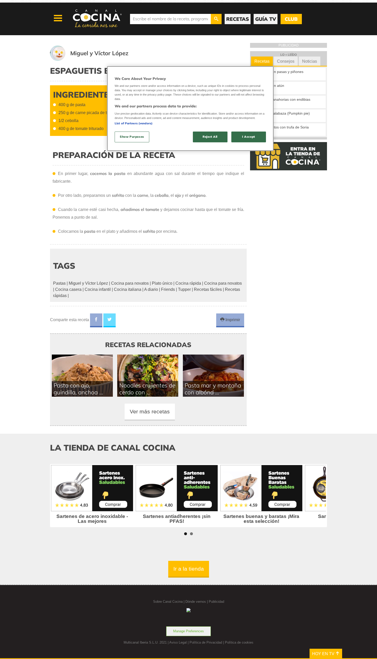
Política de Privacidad (206, 642)
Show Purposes (132, 136)
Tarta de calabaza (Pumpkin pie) (283, 113)
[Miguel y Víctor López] (95, 59)
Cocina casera (68, 289)
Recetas (262, 61)
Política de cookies (239, 642)
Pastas (59, 283)
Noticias (309, 61)
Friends (168, 289)
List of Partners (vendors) (134, 123)
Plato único (162, 283)
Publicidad (216, 602)
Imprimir (232, 320)
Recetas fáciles (208, 289)
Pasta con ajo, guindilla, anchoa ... (78, 389)
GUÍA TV (265, 19)
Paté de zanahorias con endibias (283, 99)
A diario (151, 289)
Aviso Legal (178, 642)
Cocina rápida (188, 283)
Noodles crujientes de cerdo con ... (147, 389)
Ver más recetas (150, 411)
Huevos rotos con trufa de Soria (283, 127)
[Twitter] (109, 320)
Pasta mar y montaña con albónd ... (213, 389)
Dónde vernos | (197, 602)
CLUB (291, 19)
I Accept (248, 136)
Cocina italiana (127, 289)
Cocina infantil (98, 289)
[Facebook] (96, 320)
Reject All (210, 136)
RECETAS (237, 19)
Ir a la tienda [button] (188, 569)
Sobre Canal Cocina (168, 602)
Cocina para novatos (130, 283)
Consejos (285, 61)
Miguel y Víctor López (88, 283)
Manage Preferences (188, 631)
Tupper (184, 289)
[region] (190, 108)
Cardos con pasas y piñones (280, 72)
